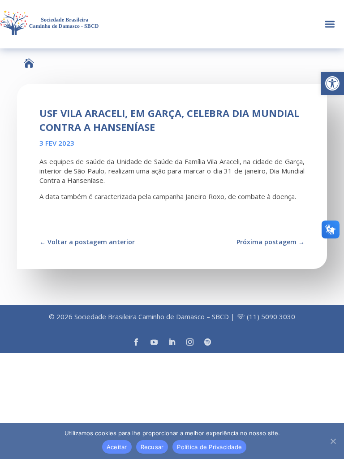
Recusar (152, 446)
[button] (332, 83)
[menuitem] (29, 63)
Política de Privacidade (209, 446)
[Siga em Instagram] (190, 342)
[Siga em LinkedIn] (172, 342)
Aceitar (117, 446)
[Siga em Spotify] (208, 342)
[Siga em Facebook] (136, 342)
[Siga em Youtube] (154, 342)
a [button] (329, 24)
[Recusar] (332, 441)
